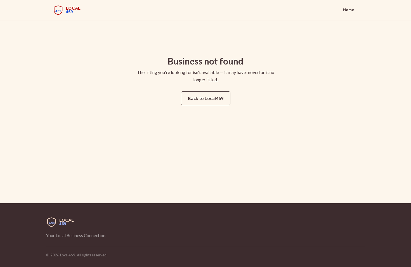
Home (348, 10)
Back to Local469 (205, 98)
